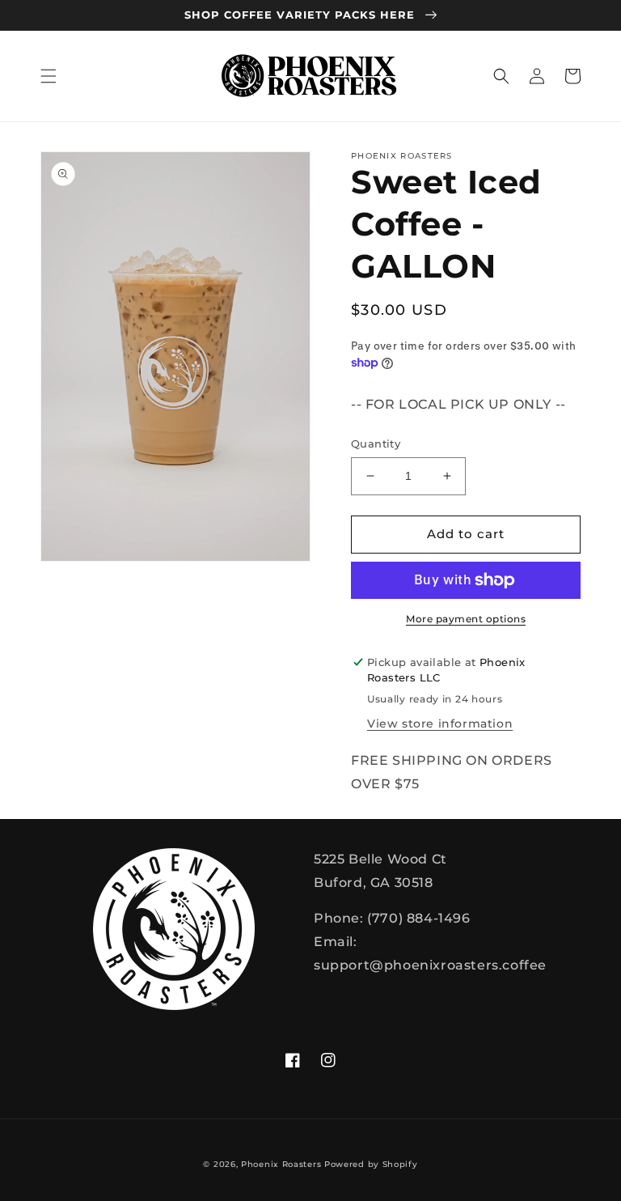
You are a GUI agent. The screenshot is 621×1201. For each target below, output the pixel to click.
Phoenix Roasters (281, 1164)
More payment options (466, 619)
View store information (440, 723)
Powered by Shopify (371, 1164)
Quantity (375, 443)
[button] (48, 76)
